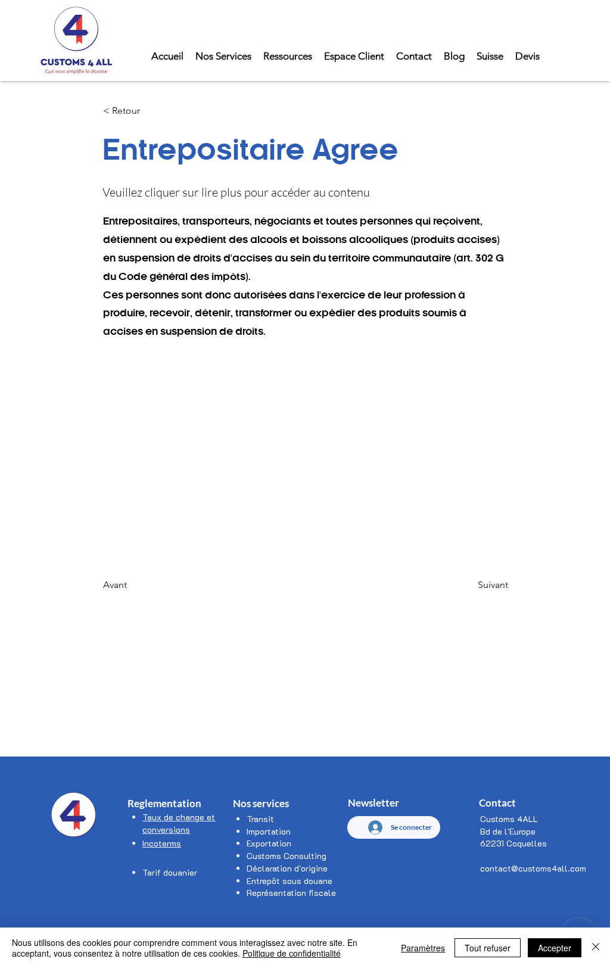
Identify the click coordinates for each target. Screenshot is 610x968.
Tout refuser (488, 948)
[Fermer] (596, 947)
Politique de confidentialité (291, 953)
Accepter (554, 948)
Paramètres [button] (423, 948)
